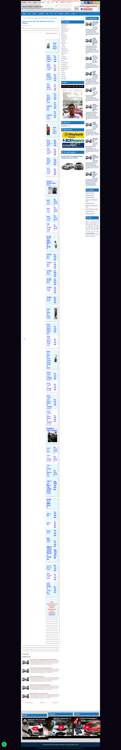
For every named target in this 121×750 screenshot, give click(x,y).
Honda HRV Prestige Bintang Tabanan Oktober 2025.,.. (71, 157)
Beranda (24, 2)
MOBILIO (35, 2)
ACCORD (73, 13)
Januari (63, 27)
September (63, 25)
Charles (59, 748)
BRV (48, 2)
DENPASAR (95, 222)
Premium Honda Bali (65, 748)
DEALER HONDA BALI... (94, 89)
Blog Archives (78, 90)
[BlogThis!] (24, 654)
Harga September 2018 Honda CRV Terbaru (39, 693)
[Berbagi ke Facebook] (27, 654)
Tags (70, 90)
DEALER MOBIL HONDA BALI (32, 6)
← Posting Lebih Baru (28, 702)
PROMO (94, 235)
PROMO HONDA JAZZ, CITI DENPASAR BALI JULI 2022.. (95, 41)
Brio (89, 220)
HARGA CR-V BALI (90, 203)
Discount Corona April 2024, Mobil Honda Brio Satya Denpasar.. (38, 22)
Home (24, 18)
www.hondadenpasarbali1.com (78, 748)
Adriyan (42, 748)
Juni (62, 40)
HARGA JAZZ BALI (90, 213)
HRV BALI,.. (95, 56)
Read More (49, 664)
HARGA (87, 223)
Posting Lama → (56, 702)
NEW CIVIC (62, 2)
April (62, 76)
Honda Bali (24, 25)
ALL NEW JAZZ (42, 2)
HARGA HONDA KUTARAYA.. (95, 123)
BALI (86, 220)
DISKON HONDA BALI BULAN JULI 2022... (95, 157)
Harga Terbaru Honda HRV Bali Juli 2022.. (95, 174)
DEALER (92, 220)
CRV (52, 2)
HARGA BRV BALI (90, 195)
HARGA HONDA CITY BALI (92, 209)
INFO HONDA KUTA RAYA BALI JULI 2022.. (95, 23)
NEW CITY (69, 2)
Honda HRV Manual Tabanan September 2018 (40, 684)
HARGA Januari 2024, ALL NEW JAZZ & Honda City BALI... (95, 107)
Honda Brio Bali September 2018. (37, 676)
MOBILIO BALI (89, 235)
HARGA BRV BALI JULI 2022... (95, 140)
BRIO (30, 2)
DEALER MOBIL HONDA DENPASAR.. (95, 73)
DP (98, 222)
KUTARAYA (96, 233)
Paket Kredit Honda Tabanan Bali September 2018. (41, 668)
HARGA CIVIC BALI (90, 197)
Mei (62, 33)
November (63, 58)
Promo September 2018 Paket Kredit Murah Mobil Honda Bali (43, 659)
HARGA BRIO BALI (90, 193)
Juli (62, 45)
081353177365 (74, 744)
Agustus (63, 31)
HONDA (97, 231)
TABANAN (92, 236)
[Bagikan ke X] (26, 654)
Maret (62, 34)
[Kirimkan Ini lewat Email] (23, 654)
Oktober (63, 39)
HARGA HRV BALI (90, 211)
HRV (57, 2)
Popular (64, 90)
